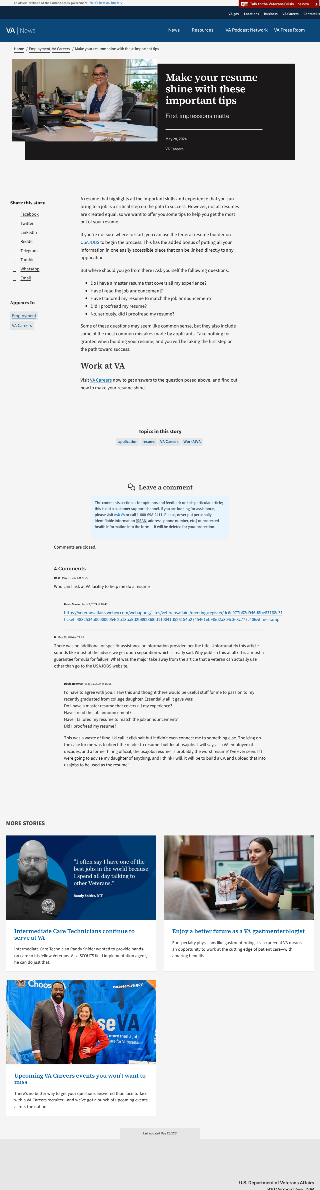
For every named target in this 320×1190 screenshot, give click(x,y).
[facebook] (282, 1172)
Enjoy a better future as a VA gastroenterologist (238, 931)
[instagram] (292, 1172)
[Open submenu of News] (183, 30)
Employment (24, 316)
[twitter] (262, 1172)
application (128, 441)
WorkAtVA (192, 441)
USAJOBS (89, 242)
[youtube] (253, 1172)
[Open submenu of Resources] (216, 30)
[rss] (272, 1172)
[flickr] (311, 1172)
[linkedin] (302, 1172)
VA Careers (22, 325)
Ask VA (119, 515)
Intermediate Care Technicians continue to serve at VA (74, 934)
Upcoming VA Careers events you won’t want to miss (80, 1079)
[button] (312, 30)
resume (148, 441)
